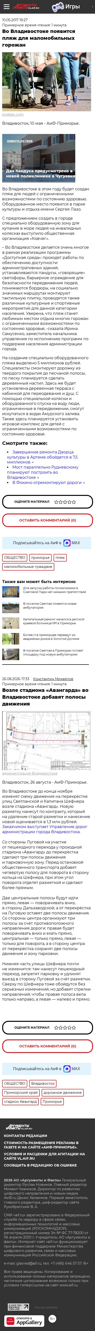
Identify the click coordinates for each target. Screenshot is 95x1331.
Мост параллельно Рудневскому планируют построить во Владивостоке (42, 472)
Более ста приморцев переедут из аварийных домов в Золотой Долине (51, 637)
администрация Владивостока (29, 773)
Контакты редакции (25, 1136)
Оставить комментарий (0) (47, 520)
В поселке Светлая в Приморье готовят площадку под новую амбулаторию (53, 652)
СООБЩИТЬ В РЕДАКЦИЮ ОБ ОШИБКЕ (40, 1165)
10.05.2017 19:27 (15, 20)
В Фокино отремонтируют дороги (47, 482)
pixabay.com (13, 114)
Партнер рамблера (45, 1307)
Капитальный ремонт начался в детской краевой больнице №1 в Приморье (53, 621)
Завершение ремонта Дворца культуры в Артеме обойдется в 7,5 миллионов (42, 457)
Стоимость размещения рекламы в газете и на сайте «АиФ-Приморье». (41, 1145)
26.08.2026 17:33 (15, 679)
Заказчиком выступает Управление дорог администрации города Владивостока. (44, 829)
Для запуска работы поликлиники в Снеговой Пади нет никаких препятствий (54, 590)
